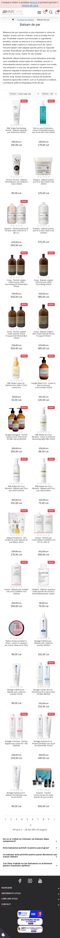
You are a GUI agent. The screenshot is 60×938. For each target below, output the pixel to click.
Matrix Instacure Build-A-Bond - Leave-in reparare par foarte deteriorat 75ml (16, 643)
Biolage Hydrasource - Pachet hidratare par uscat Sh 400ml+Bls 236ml (43, 743)
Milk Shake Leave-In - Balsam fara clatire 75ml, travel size (16, 385)
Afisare (45, 94)
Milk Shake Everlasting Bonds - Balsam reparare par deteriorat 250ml (16, 130)
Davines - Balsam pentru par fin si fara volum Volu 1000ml (43, 231)
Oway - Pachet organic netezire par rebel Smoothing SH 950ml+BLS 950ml (16, 283)
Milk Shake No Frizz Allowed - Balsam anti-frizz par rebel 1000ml (16, 488)
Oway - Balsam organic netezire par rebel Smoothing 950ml (43, 282)
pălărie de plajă (30, 5)
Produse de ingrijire (25, 19)
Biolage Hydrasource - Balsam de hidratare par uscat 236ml (16, 795)
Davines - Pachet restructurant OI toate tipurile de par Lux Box (43, 795)
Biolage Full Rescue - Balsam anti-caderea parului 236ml (16, 692)
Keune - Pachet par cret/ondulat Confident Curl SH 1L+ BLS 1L (43, 540)
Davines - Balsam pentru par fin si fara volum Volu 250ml (43, 182)
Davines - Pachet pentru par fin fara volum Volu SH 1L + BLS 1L (17, 231)
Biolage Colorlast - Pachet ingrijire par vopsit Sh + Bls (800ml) (16, 743)
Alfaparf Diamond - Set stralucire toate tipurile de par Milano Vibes (16, 540)
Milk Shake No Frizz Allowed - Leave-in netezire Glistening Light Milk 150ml (43, 437)
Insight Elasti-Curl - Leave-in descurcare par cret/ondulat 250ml (43, 385)
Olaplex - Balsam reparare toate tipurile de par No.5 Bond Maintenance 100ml (43, 591)
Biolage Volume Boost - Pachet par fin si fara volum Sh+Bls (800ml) (43, 692)
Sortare (13, 94)
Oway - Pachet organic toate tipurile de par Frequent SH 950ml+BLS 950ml (16, 335)
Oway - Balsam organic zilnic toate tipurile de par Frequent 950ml (43, 334)
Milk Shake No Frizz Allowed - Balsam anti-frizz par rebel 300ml (43, 488)
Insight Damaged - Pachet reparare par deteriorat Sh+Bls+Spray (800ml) (16, 437)
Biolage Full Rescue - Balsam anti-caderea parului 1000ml (43, 643)
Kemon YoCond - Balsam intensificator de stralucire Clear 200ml (16, 182)
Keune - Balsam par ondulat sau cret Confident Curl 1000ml (16, 591)
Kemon (33, 2)
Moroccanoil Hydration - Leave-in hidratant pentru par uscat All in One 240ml (43, 130)
